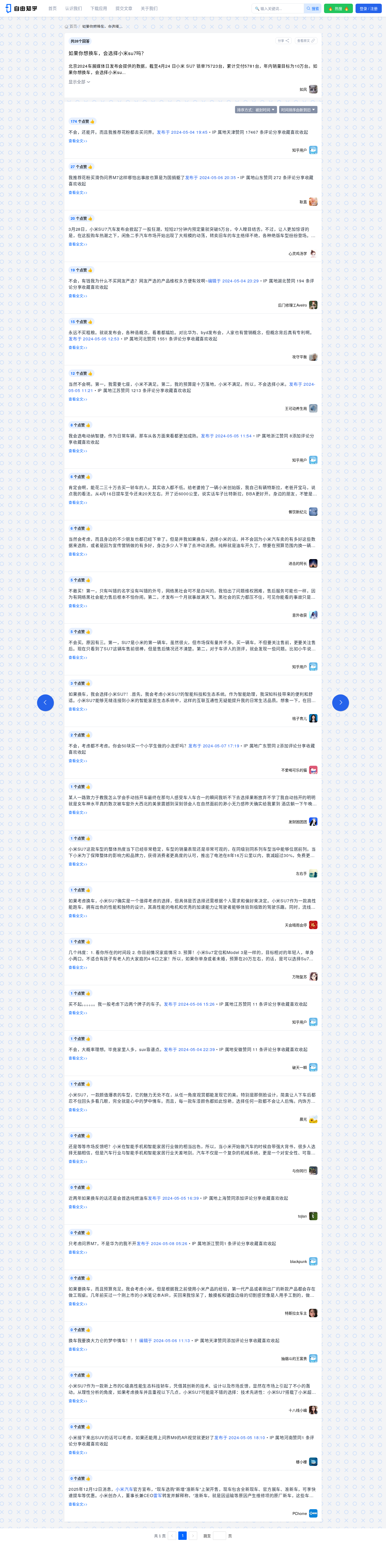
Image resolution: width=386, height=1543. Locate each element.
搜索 (315, 8)
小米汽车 (124, 1489)
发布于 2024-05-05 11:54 (226, 436)
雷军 (157, 1495)
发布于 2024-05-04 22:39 (189, 1049)
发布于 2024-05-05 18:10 (239, 1437)
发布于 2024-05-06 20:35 (210, 177)
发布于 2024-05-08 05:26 (162, 1243)
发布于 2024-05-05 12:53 (94, 339)
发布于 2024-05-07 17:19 (213, 746)
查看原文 (303, 40)
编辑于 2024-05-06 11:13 (164, 1340)
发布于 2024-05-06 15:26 (189, 1004)
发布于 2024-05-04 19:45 (182, 132)
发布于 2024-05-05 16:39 (173, 1198)
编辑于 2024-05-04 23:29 (233, 281)
